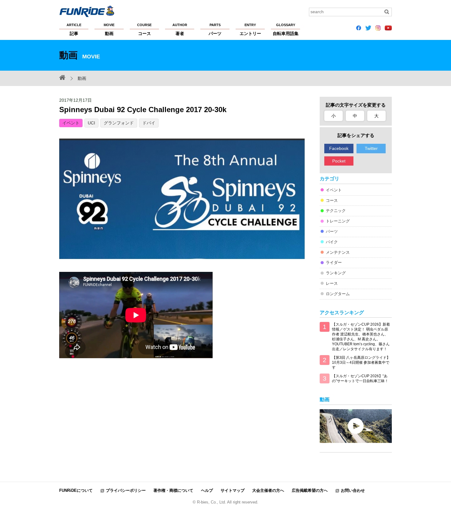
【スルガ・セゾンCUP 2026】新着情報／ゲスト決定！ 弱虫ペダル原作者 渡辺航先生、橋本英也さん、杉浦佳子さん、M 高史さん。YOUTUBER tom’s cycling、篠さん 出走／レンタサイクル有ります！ (361, 336)
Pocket (338, 161)
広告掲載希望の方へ (310, 490)
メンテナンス (338, 252)
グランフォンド (119, 122)
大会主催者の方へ (268, 490)
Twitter (371, 148)
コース (144, 29)
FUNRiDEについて (76, 490)
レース (332, 283)
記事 (74, 29)
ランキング (336, 273)
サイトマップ (233, 490)
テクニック (336, 210)
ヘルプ (207, 490)
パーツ (215, 29)
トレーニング (338, 221)
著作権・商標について (173, 490)
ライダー (334, 262)
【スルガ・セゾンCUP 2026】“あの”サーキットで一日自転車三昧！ (360, 378)
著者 (179, 29)
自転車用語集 (286, 29)
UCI (91, 122)
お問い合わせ (353, 490)
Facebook (339, 148)
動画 (109, 29)
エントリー (250, 29)
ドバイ (148, 122)
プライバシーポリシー (126, 490)
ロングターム (338, 294)
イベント (70, 122)
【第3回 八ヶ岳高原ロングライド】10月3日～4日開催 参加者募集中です (361, 362)
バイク (332, 242)
